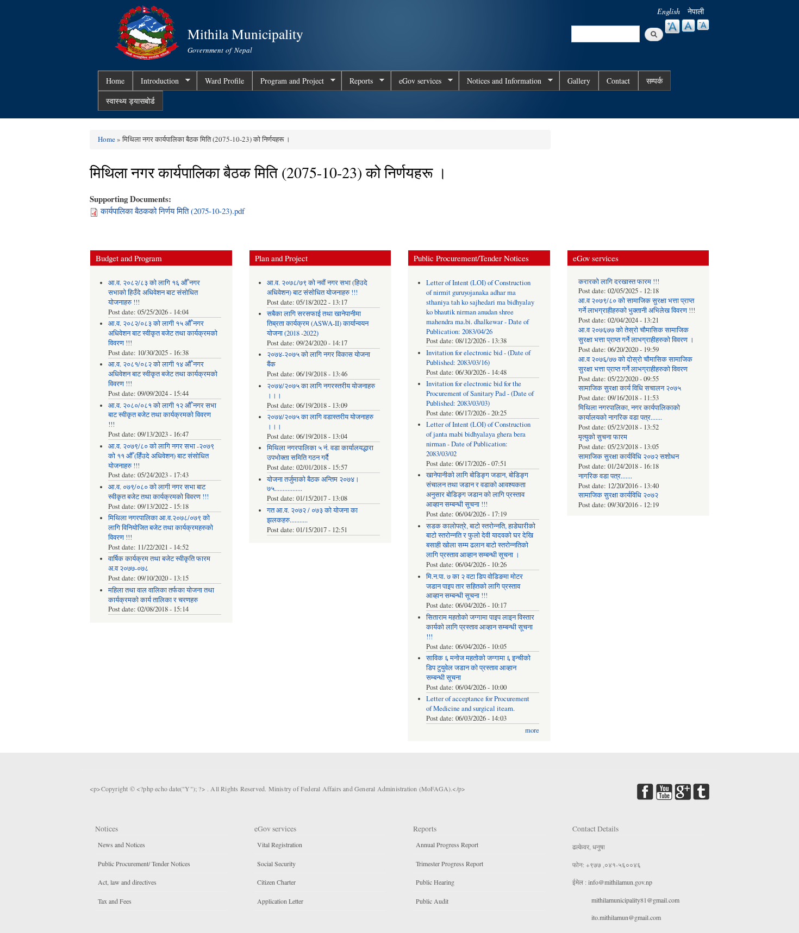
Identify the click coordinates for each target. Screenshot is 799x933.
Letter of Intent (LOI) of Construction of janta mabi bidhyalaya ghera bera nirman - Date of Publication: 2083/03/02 (478, 439)
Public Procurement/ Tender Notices (144, 863)
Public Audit (432, 901)
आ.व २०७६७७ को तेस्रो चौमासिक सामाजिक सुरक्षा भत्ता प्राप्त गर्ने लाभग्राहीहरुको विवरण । (636, 334)
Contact (618, 80)
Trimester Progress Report (449, 863)
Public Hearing (435, 882)
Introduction (156, 80)
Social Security (276, 863)
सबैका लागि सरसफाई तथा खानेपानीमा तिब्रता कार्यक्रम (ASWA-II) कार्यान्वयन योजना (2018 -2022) (318, 323)
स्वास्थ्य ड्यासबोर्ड (130, 101)
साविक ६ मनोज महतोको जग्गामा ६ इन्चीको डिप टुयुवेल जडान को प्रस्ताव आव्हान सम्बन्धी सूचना (478, 667)
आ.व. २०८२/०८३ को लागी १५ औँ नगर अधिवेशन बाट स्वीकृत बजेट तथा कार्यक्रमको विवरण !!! (162, 333)
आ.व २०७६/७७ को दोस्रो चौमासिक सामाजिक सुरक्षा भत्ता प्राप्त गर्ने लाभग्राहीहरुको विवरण (635, 364)
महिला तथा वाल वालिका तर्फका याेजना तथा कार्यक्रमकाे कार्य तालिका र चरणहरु (161, 594)
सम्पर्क (654, 80)
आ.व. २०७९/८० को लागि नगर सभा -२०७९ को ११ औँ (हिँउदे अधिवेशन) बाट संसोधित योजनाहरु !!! (161, 456)
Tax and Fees (115, 901)
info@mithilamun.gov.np (620, 882)
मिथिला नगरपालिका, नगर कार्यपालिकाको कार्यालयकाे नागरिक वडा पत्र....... (629, 412)
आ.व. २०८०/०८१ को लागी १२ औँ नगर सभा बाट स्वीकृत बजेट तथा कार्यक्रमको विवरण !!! (162, 415)
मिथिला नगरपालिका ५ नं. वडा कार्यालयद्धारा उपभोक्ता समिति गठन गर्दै (320, 452)
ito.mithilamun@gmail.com (626, 917)
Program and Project (288, 80)
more (532, 730)
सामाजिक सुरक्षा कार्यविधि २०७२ (618, 495)
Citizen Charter (276, 882)
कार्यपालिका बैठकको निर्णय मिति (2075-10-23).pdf (173, 210)
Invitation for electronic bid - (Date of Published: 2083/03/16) (478, 357)
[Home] (148, 31)
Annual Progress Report (447, 844)
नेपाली (696, 11)
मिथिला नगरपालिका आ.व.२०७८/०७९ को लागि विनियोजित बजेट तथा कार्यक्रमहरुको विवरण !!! (160, 527)
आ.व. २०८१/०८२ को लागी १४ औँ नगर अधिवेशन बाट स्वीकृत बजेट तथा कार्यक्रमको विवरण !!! (162, 374)
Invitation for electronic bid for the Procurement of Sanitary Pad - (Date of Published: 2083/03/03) (480, 393)
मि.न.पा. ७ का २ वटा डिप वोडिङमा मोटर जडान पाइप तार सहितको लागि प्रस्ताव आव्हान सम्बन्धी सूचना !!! (474, 586)
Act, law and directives (127, 882)
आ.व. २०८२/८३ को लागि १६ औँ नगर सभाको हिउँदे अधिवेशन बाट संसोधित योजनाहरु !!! (154, 292)
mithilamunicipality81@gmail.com (635, 900)
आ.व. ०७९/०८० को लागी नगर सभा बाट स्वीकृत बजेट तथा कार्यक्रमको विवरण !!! (158, 491)
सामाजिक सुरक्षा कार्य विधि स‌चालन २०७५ (629, 388)
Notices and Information (500, 80)
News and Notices (121, 844)
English (668, 11)
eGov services (416, 80)
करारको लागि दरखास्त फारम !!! (618, 281)
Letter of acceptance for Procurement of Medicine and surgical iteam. (477, 703)
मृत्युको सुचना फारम (602, 437)
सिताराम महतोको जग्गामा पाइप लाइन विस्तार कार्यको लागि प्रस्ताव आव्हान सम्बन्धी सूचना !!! (480, 627)
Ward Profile (224, 80)
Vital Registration (279, 844)
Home (115, 80)
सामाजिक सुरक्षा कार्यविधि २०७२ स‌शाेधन (628, 456)
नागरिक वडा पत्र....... (605, 476)
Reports (357, 80)
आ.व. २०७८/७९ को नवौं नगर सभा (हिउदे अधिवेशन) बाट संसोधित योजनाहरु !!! (317, 287)
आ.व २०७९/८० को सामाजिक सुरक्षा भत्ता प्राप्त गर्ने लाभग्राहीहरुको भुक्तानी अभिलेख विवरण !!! (636, 305)
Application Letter (280, 901)
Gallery (578, 80)
